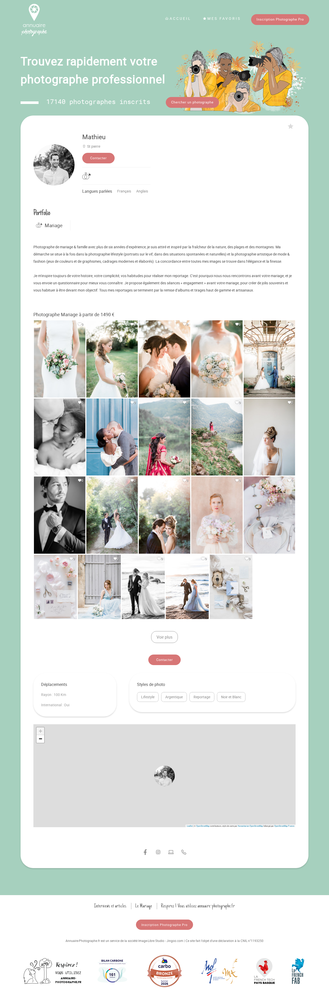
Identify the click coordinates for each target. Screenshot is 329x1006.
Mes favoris (224, 18)
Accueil (180, 18)
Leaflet (190, 825)
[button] (164, 775)
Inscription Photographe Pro (280, 19)
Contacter (98, 158)
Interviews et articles (110, 906)
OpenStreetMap (202, 825)
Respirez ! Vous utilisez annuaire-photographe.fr (198, 906)
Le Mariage (143, 906)
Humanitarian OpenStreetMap (250, 825)
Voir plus (164, 637)
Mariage (53, 225)
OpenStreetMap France (284, 825)
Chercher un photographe (192, 102)
